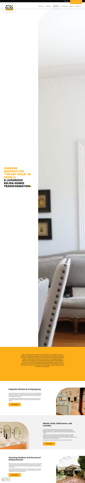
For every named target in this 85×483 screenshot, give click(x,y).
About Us (41, 6)
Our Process (64, 6)
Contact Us (78, 6)
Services (48, 6)
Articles (71, 6)
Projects (55, 6)
